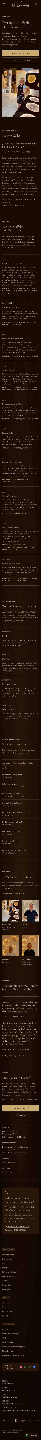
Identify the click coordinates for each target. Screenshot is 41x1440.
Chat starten (7, 1172)
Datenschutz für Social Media (13, 1355)
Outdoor (5, 1263)
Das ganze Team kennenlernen (14, 893)
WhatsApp (33, 1435)
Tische (4, 1281)
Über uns (5, 1303)
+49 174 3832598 (8, 1390)
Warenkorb (6, 1289)
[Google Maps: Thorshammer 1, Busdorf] (30, 1367)
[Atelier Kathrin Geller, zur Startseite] (20, 4)
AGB (4, 1338)
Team (4, 1307)
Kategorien (6, 1268)
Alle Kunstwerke (8, 1255)
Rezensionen (7, 1311)
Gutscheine (6, 1285)
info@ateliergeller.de (9, 1397)
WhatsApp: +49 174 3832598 (18, 1226)
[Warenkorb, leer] (36, 4)
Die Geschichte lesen (20, 53)
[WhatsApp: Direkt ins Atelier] (25, 1367)
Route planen (20, 1115)
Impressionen (7, 1259)
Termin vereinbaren (20, 1108)
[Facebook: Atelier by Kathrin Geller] (34, 1367)
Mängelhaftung (7, 1351)
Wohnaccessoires (8, 1276)
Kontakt (5, 1316)
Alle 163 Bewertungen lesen (13, 1056)
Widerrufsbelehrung (9, 1342)
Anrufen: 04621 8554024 (17, 1230)
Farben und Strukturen (10, 1272)
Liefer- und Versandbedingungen (14, 1347)
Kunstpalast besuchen (20, 60)
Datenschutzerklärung (10, 1334)
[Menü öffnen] (3, 4)
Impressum (6, 1329)
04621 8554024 (8, 1162)
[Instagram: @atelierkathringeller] (21, 1367)
